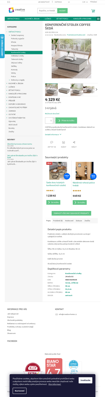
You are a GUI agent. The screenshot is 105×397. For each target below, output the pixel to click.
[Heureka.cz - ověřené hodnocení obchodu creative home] (73, 370)
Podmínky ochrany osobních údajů (20, 327)
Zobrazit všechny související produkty (71, 213)
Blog (9, 330)
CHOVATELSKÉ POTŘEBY (18, 107)
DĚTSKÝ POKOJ (14, 90)
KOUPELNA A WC (15, 97)
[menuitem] (13, 19)
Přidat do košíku (68, 120)
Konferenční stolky (18, 52)
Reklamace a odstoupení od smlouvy (21, 323)
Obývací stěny (16, 63)
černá (67, 283)
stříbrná (74, 283)
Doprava (58, 2)
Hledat (62, 11)
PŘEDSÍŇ (12, 100)
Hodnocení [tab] (69, 220)
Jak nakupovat (44, 2)
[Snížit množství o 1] (54, 122)
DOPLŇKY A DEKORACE (17, 104)
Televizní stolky (17, 59)
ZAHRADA (12, 111)
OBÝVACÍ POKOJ (15, 32)
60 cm (67, 292)
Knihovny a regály (18, 80)
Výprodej (12, 121)
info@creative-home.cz (68, 314)
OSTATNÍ (12, 114)
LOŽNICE (12, 87)
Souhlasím (85, 380)
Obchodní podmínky (15, 320)
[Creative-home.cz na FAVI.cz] (32, 370)
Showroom (11, 333)
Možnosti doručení (52, 114)
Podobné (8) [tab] (58, 220)
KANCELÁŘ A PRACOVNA (18, 94)
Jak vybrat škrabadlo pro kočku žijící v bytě (22, 156)
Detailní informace (52, 134)
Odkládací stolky (17, 56)
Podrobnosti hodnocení (76, 35)
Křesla (13, 42)
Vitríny (13, 73)
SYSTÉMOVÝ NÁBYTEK (17, 118)
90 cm (67, 286)
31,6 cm (68, 289)
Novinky (12, 128)
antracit (68, 295)
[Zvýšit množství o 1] (54, 119)
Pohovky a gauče (17, 38)
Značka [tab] (87, 220)
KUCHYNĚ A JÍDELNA (16, 83)
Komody (14, 69)
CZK (84, 2)
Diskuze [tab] (79, 220)
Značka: (92, 35)
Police (13, 76)
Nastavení (19, 390)
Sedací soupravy (17, 35)
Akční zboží (13, 124)
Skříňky (14, 66)
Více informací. (54, 384)
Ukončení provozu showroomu (19, 144)
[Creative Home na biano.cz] (54, 370)
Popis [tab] (48, 220)
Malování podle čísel (52, 354)
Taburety (14, 49)
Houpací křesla (16, 45)
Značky (11, 131)
